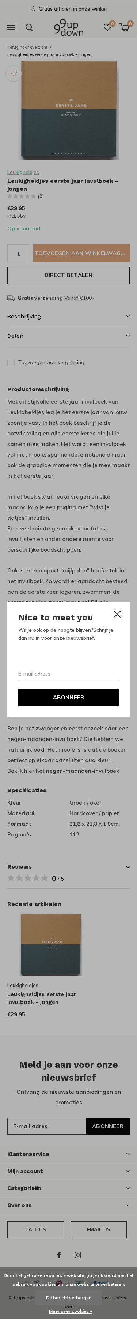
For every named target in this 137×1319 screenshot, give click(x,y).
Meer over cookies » (70, 1311)
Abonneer (68, 697)
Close (117, 614)
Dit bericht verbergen (68, 1297)
